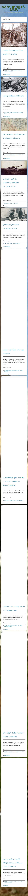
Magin (13, 370)
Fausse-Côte (10, 881)
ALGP (5, 112)
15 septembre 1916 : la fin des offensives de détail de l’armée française (13, 481)
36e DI (9, 625)
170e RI (5, 881)
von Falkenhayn (15, 752)
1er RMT (5, 751)
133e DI (9, 70)
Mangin (17, 70)
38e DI (14, 70)
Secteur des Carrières (19, 881)
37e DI (12, 70)
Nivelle (20, 70)
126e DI (5, 70)
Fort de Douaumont (7, 370)
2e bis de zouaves (11, 751)
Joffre (20, 154)
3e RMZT (16, 751)
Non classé (6, 205)
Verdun (13, 71)
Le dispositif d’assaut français (13, 96)
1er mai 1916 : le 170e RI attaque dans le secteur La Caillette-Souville (12, 863)
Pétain (14, 112)
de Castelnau (6, 154)
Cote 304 (19, 751)
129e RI (5, 625)
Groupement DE (12, 154)
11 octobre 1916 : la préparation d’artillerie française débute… (11, 182)
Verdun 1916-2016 (14, 8)
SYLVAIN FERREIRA (8, 71)
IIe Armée (17, 154)
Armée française (7, 74)
